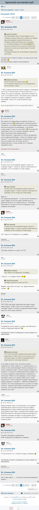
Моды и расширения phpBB (19, 502)
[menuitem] (3, 6)
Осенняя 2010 (8, 14)
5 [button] (28, 18)
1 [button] (18, 18)
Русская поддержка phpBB (19, 499)
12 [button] (32, 18)
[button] (13, 17)
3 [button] (23, 18)
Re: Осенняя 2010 (9, 27)
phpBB (16, 497)
